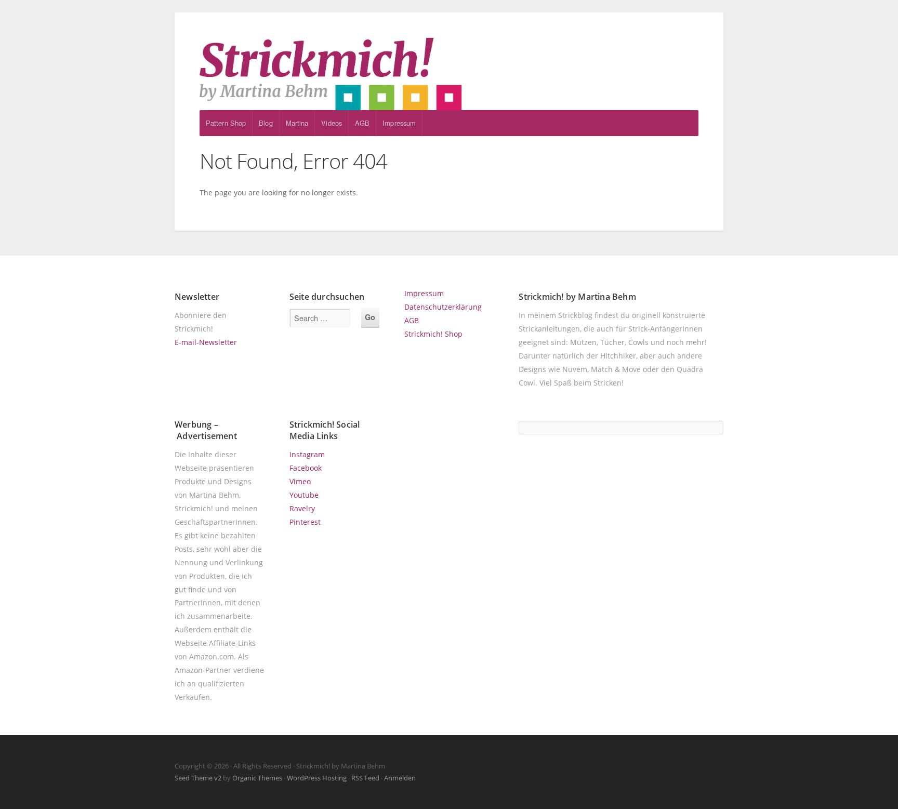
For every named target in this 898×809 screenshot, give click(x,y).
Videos (331, 123)
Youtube (304, 495)
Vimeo (300, 481)
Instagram (307, 454)
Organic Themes (257, 778)
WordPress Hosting (317, 778)
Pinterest (305, 522)
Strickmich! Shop (433, 334)
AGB (362, 123)
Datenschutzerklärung (443, 307)
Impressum (399, 123)
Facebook (305, 468)
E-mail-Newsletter (206, 342)
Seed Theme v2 (198, 778)
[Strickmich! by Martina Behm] (449, 73)
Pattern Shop (226, 123)
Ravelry (302, 508)
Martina (297, 123)
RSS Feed (365, 778)
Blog (265, 123)
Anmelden (400, 778)
